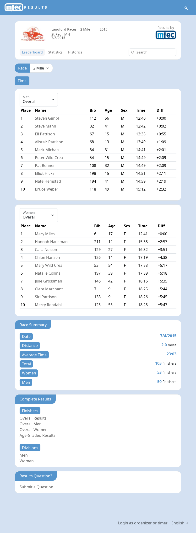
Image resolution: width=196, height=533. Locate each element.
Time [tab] (22, 80)
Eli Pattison (45, 134)
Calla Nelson (46, 249)
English (178, 523)
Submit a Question (36, 487)
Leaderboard (32, 52)
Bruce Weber (46, 189)
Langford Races (63, 29)
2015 (104, 29)
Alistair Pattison (49, 141)
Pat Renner (45, 165)
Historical (75, 52)
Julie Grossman (48, 281)
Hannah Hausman (51, 241)
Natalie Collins (47, 273)
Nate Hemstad (48, 181)
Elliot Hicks (44, 173)
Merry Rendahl (48, 304)
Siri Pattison (46, 296)
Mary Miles (45, 233)
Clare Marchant (49, 289)
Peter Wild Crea (49, 157)
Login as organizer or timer (143, 523)
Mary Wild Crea (48, 265)
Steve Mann (45, 126)
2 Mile (85, 29)
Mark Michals (47, 149)
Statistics (55, 52)
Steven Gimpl (47, 118)
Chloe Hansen (47, 257)
